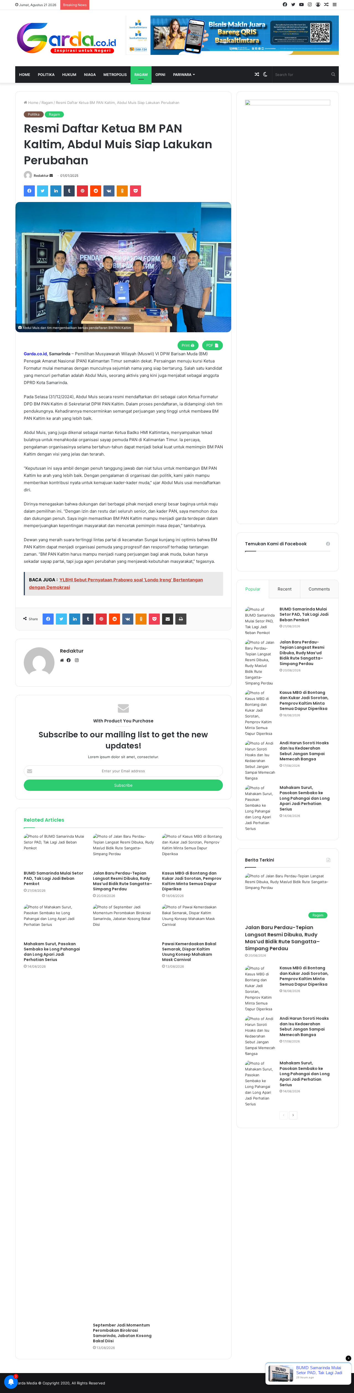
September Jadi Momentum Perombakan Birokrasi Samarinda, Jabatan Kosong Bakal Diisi (122, 1333)
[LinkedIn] (55, 190)
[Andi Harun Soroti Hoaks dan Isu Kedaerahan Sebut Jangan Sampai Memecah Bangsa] (260, 760)
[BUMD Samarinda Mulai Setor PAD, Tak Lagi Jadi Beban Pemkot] (54, 851)
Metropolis (115, 74)
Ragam (141, 74)
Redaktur (41, 175)
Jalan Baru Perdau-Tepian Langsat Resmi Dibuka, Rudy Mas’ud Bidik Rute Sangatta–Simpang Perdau (122, 881)
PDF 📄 (212, 345)
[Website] (63, 660)
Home (24, 74)
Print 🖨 (188, 345)
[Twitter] (42, 190)
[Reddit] (95, 190)
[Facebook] (29, 190)
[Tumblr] (69, 190)
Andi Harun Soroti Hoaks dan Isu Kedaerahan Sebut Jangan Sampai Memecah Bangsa (304, 751)
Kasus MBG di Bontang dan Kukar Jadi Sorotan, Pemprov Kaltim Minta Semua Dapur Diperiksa (191, 881)
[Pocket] (135, 190)
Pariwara (182, 74)
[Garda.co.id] (66, 38)
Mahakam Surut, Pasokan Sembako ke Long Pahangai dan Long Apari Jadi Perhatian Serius (52, 951)
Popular (253, 589)
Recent (284, 589)
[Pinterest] (82, 190)
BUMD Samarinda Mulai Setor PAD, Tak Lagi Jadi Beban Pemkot (53, 878)
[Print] (180, 619)
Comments (319, 589)
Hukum (69, 74)
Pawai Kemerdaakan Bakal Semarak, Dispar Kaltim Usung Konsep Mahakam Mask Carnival (189, 951)
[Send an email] (51, 175)
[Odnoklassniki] (122, 190)
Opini (160, 74)
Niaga (90, 74)
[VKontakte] (108, 190)
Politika (46, 74)
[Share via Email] (167, 619)
